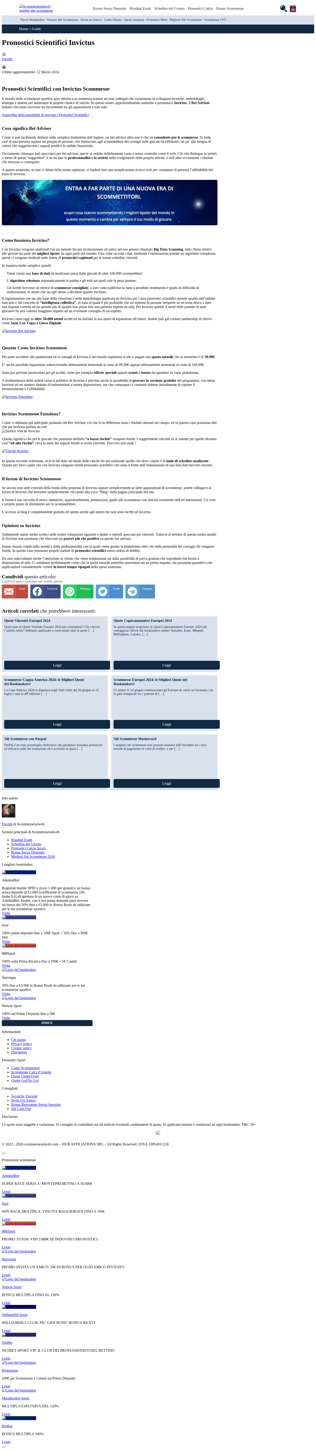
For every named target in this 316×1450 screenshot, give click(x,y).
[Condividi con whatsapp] (78, 591)
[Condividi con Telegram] (140, 591)
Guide (36, 29)
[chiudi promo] (4, 1153)
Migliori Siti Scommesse (186, 20)
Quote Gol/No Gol (25, 1080)
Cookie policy (21, 1048)
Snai (5, 1203)
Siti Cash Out (21, 1109)
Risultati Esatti (140, 8)
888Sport (8, 1231)
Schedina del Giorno (169, 8)
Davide (7, 59)
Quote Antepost (134, 20)
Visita (6, 913)
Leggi (57, 665)
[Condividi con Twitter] (109, 591)
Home (23, 29)
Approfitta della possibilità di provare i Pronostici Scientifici (45, 115)
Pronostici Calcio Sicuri (28, 848)
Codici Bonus (113, 20)
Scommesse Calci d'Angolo (31, 1072)
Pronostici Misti (156, 20)
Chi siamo (18, 1040)
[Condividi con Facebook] (45, 591)
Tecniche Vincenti (24, 1096)
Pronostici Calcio (200, 8)
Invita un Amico (91, 20)
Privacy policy (21, 1044)
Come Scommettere (25, 1068)
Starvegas (9, 1259)
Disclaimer (19, 1052)
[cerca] (283, 8)
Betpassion (10, 1370)
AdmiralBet (10, 1176)
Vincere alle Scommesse (62, 20)
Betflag (7, 1426)
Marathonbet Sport (15, 1398)
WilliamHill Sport (15, 1315)
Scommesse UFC (215, 20)
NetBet (7, 1343)
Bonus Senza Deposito (109, 8)
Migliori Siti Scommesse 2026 (33, 857)
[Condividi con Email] (15, 591)
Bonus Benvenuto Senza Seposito (36, 1105)
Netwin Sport (12, 1287)
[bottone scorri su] (4, 1447)
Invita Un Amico (23, 1100)
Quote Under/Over (25, 1076)
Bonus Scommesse (230, 8)
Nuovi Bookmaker (32, 20)
